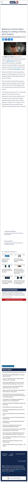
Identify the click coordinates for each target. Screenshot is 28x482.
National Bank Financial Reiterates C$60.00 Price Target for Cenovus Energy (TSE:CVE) (13, 400)
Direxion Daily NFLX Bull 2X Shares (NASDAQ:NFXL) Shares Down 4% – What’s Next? (14, 391)
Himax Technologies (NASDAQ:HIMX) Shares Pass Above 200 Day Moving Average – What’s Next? (13, 433)
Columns (4, 455)
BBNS (24, 461)
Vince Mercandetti (10, 37)
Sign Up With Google (15, 478)
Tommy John (16, 69)
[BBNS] (14, 5)
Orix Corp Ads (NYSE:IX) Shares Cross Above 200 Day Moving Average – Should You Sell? (14, 429)
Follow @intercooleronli (9, 366)
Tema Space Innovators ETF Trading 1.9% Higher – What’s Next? (7, 282)
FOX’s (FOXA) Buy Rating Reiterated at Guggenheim (14, 372)
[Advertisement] (14, 16)
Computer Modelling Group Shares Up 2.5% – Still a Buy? (7, 271)
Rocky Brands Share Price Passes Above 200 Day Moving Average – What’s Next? (19, 271)
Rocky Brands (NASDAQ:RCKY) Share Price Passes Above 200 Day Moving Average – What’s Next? (13, 383)
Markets (11, 455)
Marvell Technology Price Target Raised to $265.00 (19, 260)
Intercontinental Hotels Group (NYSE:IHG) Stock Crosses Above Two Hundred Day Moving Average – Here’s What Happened (14, 395)
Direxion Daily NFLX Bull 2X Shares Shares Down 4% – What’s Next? (19, 282)
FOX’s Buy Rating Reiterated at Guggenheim (5, 260)
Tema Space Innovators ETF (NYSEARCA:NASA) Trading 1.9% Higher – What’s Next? (13, 387)
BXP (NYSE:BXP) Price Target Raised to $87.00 (12, 407)
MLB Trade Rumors (20, 454)
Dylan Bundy (10, 61)
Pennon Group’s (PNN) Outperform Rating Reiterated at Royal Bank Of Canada (12, 426)
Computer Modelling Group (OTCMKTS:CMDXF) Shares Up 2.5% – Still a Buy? (13, 379)
